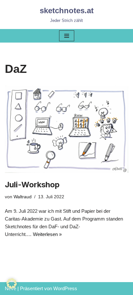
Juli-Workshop (32, 184)
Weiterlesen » (47, 234)
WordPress (65, 288)
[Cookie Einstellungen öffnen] (11, 287)
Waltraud (23, 196)
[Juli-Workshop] (66, 129)
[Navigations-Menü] (66, 35)
